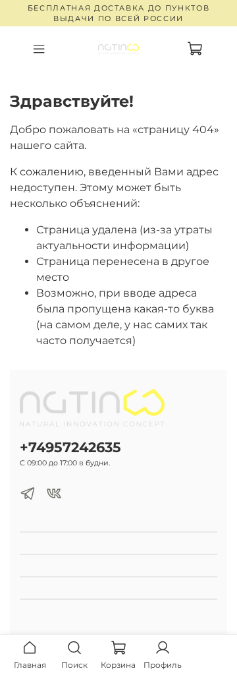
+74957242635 (70, 447)
